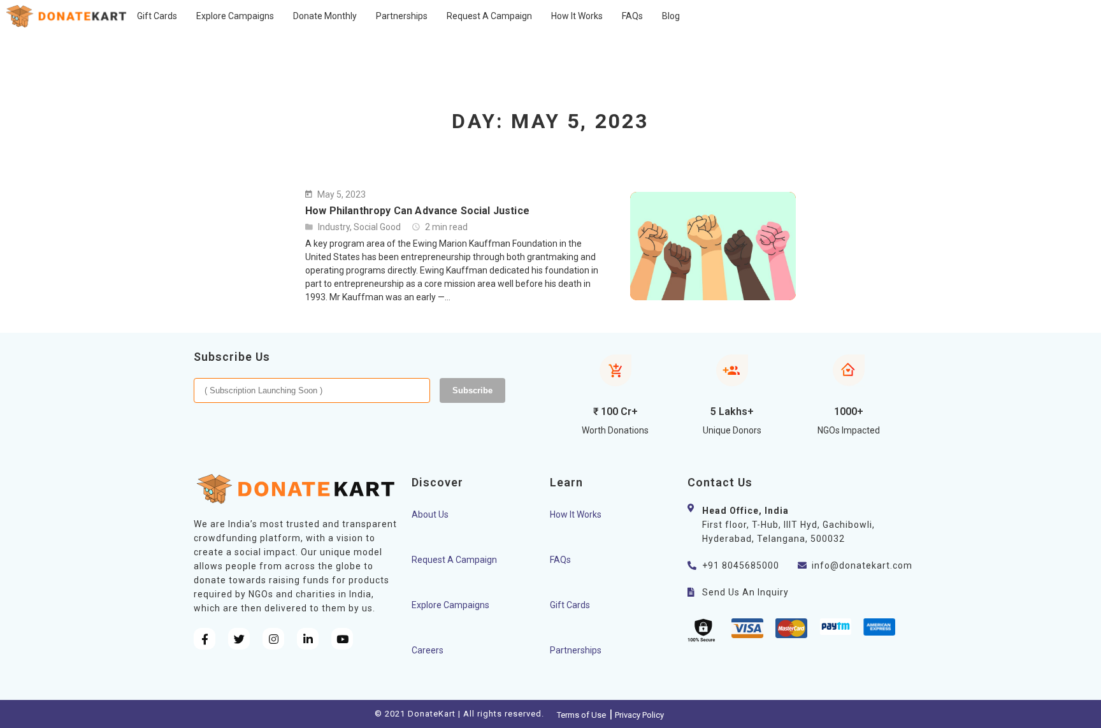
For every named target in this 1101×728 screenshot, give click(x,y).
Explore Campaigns (235, 16)
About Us (430, 514)
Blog (671, 16)
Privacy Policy (639, 715)
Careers (427, 650)
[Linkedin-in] (308, 639)
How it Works (577, 16)
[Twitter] (239, 639)
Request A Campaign (489, 16)
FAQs (632, 16)
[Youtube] (342, 639)
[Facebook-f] (204, 639)
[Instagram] (273, 639)
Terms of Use (581, 715)
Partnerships (402, 16)
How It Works (575, 514)
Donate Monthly (325, 16)
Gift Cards (157, 16)
